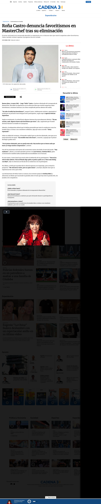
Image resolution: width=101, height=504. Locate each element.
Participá (88, 1)
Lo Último (38, 10)
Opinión (25, 1)
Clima (58, 1)
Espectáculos (6, 21)
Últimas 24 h (46, 1)
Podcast (66, 139)
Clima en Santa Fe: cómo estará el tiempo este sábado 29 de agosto (71, 89)
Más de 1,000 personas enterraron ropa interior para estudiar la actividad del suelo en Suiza (71, 53)
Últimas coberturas (38, 1)
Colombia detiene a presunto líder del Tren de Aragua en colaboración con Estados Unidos (71, 61)
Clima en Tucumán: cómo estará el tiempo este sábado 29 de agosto (70, 74)
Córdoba (51, 10)
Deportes (15, 1)
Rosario (57, 10)
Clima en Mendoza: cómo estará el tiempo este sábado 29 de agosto (70, 82)
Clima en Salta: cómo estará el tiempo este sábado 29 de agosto (71, 67)
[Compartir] (21, 97)
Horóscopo (63, 1)
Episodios (68, 101)
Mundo (63, 10)
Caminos (20, 1)
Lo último (70, 46)
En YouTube (52, 1)
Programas (30, 1)
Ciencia (66, 50)
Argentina (44, 10)
